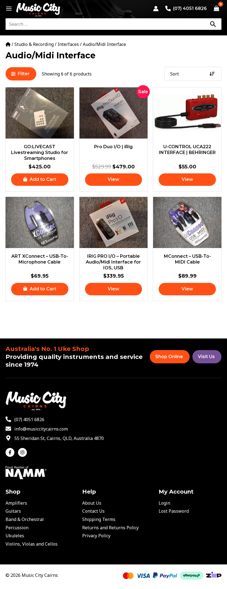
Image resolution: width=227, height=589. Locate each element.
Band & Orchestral (25, 519)
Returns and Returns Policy (110, 528)
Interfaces (68, 44)
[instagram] (23, 452)
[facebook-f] (11, 452)
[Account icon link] (156, 9)
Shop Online (169, 356)
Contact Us (93, 511)
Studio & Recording (34, 44)
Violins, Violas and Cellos (32, 544)
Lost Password (174, 511)
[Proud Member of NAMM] (26, 472)
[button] (39, 179)
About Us (91, 503)
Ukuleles (15, 536)
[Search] (213, 24)
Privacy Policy (96, 536)
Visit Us (206, 356)
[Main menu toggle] (7, 8)
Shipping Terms (98, 519)
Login (164, 503)
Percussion (17, 528)
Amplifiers (16, 503)
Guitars (13, 511)
